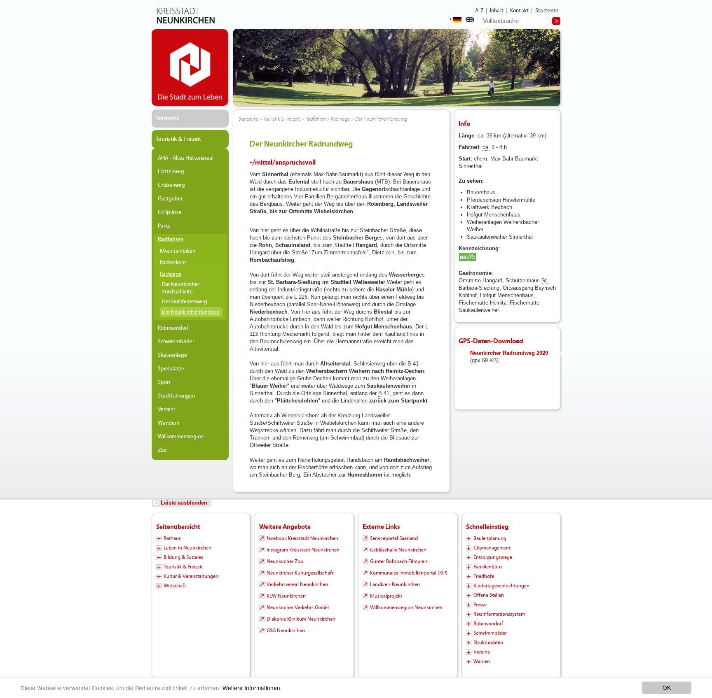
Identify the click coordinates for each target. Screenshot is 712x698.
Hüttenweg (171, 171)
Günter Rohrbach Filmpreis (399, 561)
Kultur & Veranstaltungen (191, 576)
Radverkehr (173, 262)
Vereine (481, 652)
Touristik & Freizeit (178, 139)
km (497, 136)
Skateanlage (172, 355)
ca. (481, 136)
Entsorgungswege (492, 557)
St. (544, 280)
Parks (164, 226)
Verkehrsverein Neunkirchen (297, 584)
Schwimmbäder (176, 341)
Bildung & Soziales (183, 557)
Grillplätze (170, 212)
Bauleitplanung (489, 538)
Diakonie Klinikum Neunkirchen (301, 619)
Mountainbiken (177, 251)
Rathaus (172, 538)
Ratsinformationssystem (499, 614)
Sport (164, 382)
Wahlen (481, 661)
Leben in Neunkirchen (187, 548)
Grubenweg (171, 185)
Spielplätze (171, 368)
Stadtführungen (176, 396)
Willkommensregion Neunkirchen (406, 607)
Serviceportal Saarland (394, 538)
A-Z (479, 10)
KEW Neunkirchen (286, 596)
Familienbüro (487, 567)
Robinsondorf (173, 328)
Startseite (547, 10)
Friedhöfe (483, 576)
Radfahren (171, 239)
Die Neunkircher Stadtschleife (180, 288)
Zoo (162, 450)
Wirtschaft (175, 586)
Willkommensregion (181, 436)
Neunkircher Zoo (285, 561)
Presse (480, 604)
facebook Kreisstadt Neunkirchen (302, 538)
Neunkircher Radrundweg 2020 (509, 353)
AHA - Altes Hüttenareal (185, 158)
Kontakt (519, 10)
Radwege (171, 274)
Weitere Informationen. (252, 688)
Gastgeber (170, 198)
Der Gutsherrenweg (184, 302)
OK (667, 687)
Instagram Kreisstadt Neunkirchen (303, 550)
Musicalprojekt (386, 596)
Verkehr (166, 409)
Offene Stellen (488, 595)
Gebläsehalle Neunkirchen (398, 550)
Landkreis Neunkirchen (395, 584)
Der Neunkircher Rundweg (191, 312)
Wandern (168, 423)
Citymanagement (492, 548)
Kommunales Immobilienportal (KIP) (408, 573)
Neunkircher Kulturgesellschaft (300, 573)
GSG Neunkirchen (286, 630)
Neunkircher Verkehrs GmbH (298, 607)
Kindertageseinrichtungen (501, 586)
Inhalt (497, 10)
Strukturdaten (488, 642)
